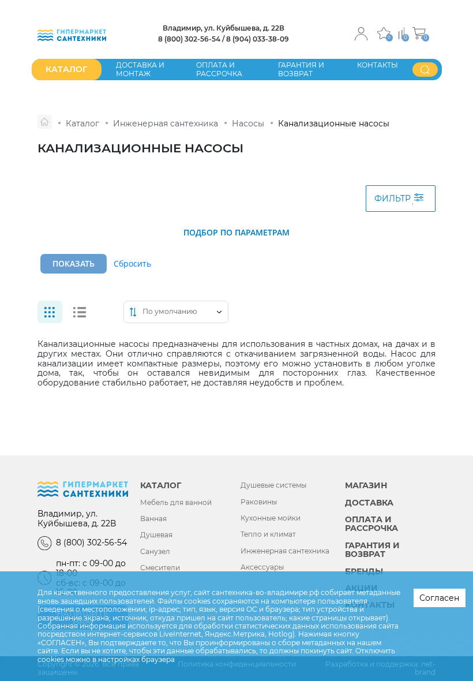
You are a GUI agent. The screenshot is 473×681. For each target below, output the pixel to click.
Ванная (153, 519)
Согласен (439, 598)
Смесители (160, 568)
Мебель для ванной (176, 503)
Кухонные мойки (271, 518)
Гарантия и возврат (301, 69)
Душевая (156, 535)
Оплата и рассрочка (219, 69)
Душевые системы (273, 485)
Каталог (160, 485)
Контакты (377, 65)
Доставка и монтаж (140, 69)
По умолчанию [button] (169, 312)
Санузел (155, 552)
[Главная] (44, 122)
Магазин (366, 485)
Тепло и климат (268, 534)
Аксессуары (262, 567)
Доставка (369, 503)
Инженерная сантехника (285, 551)
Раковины (259, 502)
